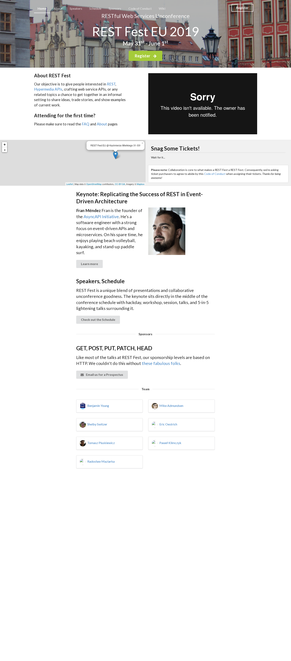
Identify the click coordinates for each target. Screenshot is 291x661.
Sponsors (115, 8)
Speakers (76, 8)
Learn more (89, 264)
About (58, 8)
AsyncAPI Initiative (101, 216)
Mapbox (141, 184)
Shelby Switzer (97, 424)
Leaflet (69, 184)
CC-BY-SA (120, 184)
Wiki (162, 8)
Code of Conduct (140, 8)
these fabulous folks (161, 363)
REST (111, 84)
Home (42, 8)
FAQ (85, 124)
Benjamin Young (98, 405)
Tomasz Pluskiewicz (101, 443)
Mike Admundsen (171, 405)
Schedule (95, 8)
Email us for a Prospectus (104, 374)
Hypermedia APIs (48, 89)
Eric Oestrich (168, 424)
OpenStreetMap (94, 184)
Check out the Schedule (98, 319)
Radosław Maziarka (101, 461)
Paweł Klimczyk (170, 443)
